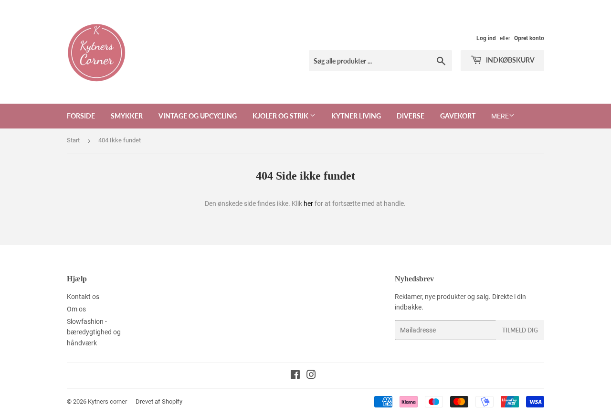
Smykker (127, 116)
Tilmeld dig (520, 330)
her (308, 203)
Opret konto (529, 38)
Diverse (410, 116)
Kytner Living (356, 116)
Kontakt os (83, 296)
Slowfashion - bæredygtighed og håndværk (94, 332)
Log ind (486, 38)
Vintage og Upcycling (197, 116)
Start (73, 140)
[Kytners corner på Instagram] (311, 376)
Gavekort (457, 116)
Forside (81, 116)
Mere (500, 116)
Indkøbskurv (510, 60)
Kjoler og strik (281, 116)
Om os (76, 309)
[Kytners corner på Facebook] (295, 376)
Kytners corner (107, 401)
